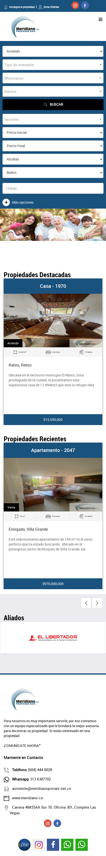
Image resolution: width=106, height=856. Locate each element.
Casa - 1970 (53, 286)
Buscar (56, 104)
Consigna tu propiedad (22, 7)
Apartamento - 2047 (53, 450)
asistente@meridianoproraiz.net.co (41, 788)
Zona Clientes (51, 7)
